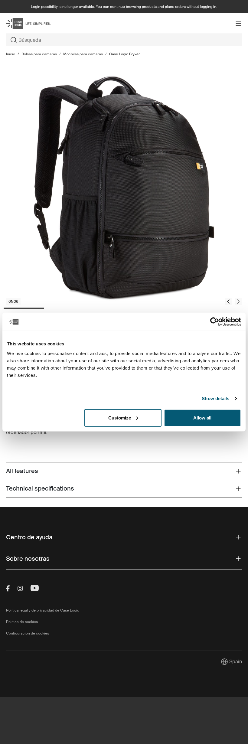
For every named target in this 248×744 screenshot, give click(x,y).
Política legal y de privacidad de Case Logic (42, 610)
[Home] (45, 23)
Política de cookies (22, 621)
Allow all (202, 417)
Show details (215, 398)
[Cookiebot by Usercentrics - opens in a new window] (214, 321)
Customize (119, 417)
